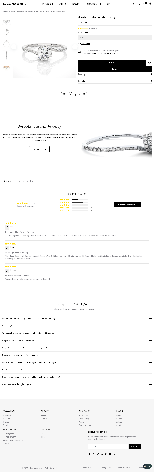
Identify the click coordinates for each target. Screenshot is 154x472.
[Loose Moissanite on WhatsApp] (102, 454)
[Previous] (13, 46)
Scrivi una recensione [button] (127, 204)
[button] (83, 28)
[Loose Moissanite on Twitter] (93, 454)
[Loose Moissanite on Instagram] (106, 454)
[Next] (75, 46)
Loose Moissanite (14, 4)
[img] (10, 223)
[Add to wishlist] (149, 63)
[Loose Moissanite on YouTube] (110, 454)
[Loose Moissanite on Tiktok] (114, 454)
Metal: (83, 32)
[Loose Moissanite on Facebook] (89, 454)
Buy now (115, 69)
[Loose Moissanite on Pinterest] (98, 454)
